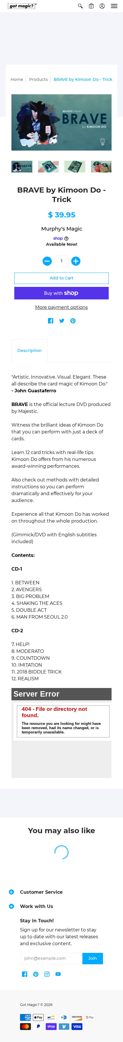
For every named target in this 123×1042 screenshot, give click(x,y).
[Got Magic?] (21, 6)
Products (38, 79)
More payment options (61, 307)
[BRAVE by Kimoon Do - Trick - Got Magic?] (21, 166)
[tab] (29, 350)
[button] (80, 6)
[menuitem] (80, 6)
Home (17, 79)
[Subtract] (47, 261)
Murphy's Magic (61, 229)
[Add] (75, 261)
